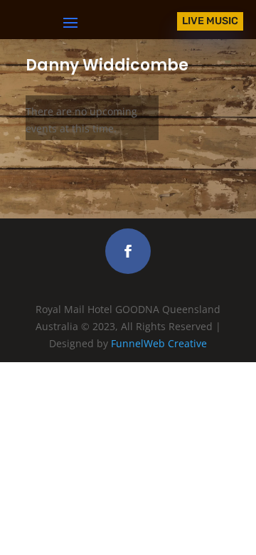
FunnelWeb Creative (159, 343)
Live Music (210, 21)
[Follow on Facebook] (128, 251)
